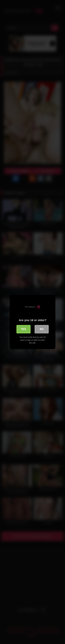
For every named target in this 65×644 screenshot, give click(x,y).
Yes (23, 329)
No (42, 329)
